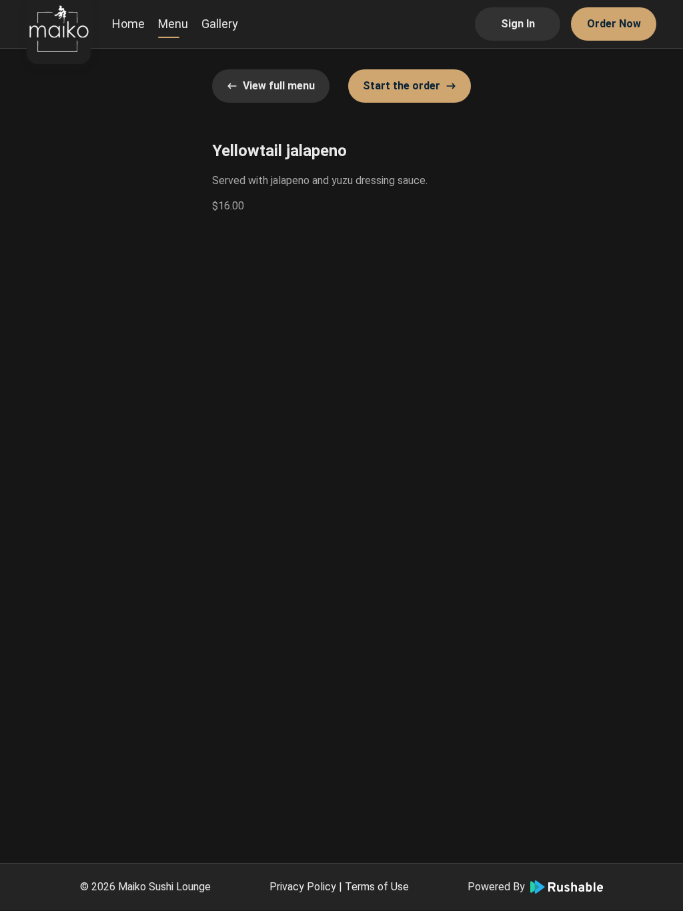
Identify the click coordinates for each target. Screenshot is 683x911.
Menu (173, 24)
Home (128, 24)
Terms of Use (377, 886)
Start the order (401, 85)
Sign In (518, 23)
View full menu (279, 85)
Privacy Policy (302, 886)
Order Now (614, 23)
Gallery (219, 24)
